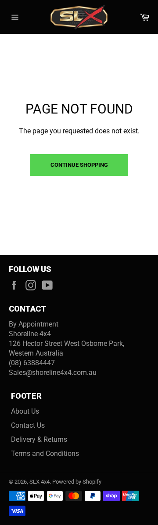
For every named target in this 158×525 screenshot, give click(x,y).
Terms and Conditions (45, 453)
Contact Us (28, 425)
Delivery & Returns (39, 439)
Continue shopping (79, 165)
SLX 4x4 (39, 481)
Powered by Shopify (76, 481)
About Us (25, 411)
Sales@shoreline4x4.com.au (53, 372)
